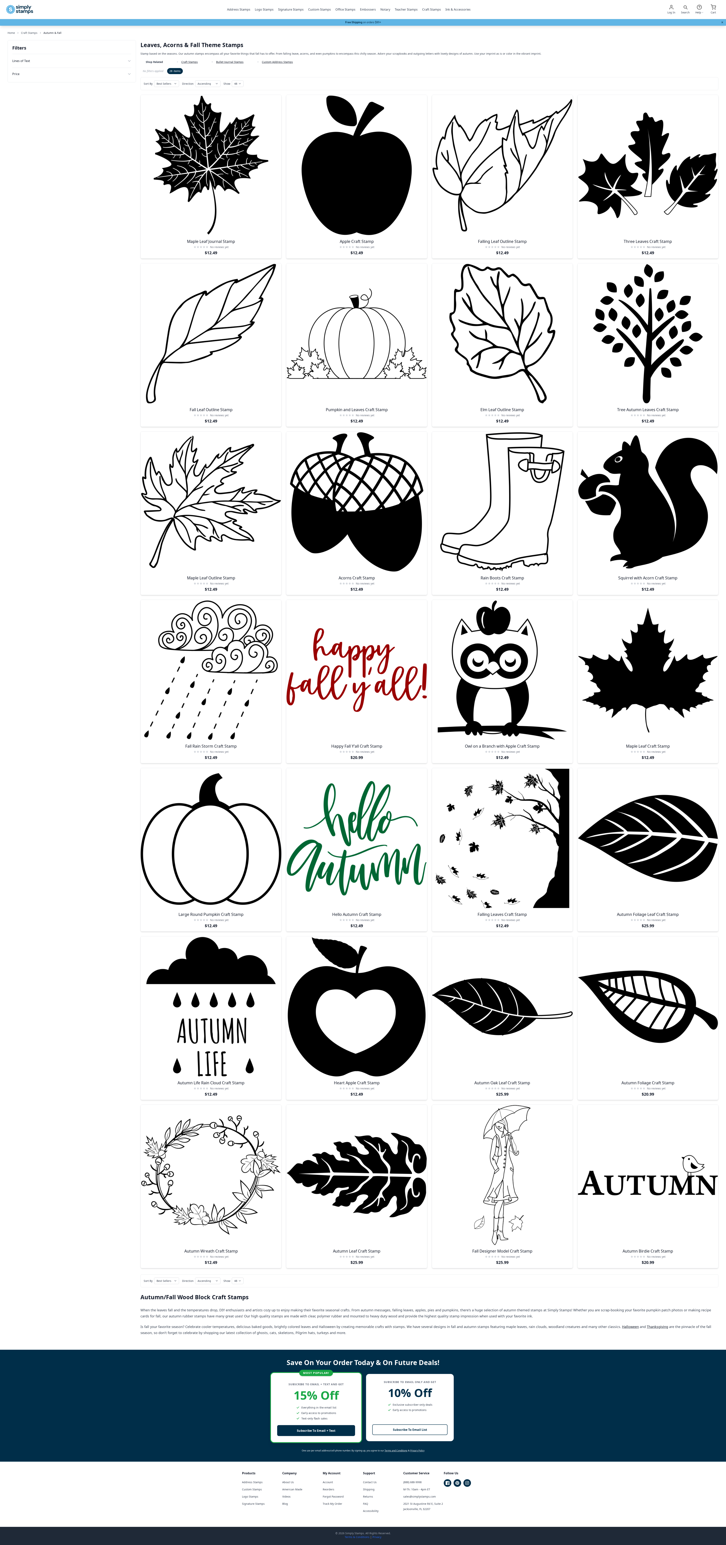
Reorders (328, 1489)
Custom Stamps (319, 9)
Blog (285, 1503)
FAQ (365, 1503)
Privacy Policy (417, 1450)
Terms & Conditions (357, 1537)
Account (328, 1482)
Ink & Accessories (458, 9)
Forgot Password (333, 1496)
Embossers (368, 9)
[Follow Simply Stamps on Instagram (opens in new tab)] (467, 1483)
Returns (368, 1496)
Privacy (376, 1537)
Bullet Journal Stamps (230, 62)
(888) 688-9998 (412, 1482)
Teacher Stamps (406, 9)
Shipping (369, 1489)
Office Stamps (345, 9)
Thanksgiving (657, 1326)
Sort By (148, 83)
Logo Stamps (264, 9)
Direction (188, 83)
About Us (288, 1482)
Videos (286, 1496)
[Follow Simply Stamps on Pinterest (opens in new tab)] (457, 1483)
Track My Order (332, 1503)
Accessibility (371, 1511)
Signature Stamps (291, 9)
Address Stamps (238, 9)
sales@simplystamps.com (419, 1496)
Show (226, 83)
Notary (385, 9)
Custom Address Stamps (277, 62)
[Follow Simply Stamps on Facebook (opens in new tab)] (447, 1483)
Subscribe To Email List (410, 1430)
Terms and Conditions (396, 1450)
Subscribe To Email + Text (316, 1430)
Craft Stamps (431, 9)
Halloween (630, 1326)
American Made (292, 1489)
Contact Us (370, 1482)
